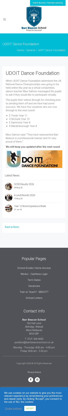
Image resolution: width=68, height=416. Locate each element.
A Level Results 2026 (24, 195)
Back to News (12, 227)
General (30, 50)
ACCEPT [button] (30, 408)
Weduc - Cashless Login (34, 274)
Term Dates (34, 279)
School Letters (34, 297)
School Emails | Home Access (34, 268)
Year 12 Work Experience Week (30, 206)
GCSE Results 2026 (24, 184)
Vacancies (34, 285)
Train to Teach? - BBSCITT (34, 291)
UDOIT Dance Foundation (32, 73)
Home (20, 50)
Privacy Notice (34, 372)
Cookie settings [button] (13, 408)
